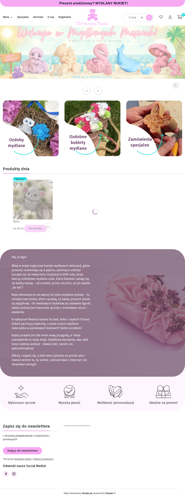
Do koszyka (35, 228)
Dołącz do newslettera (22, 450)
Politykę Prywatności (43, 459)
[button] (149, 17)
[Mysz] (33, 199)
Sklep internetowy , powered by (88, 493)
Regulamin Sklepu (23, 459)
